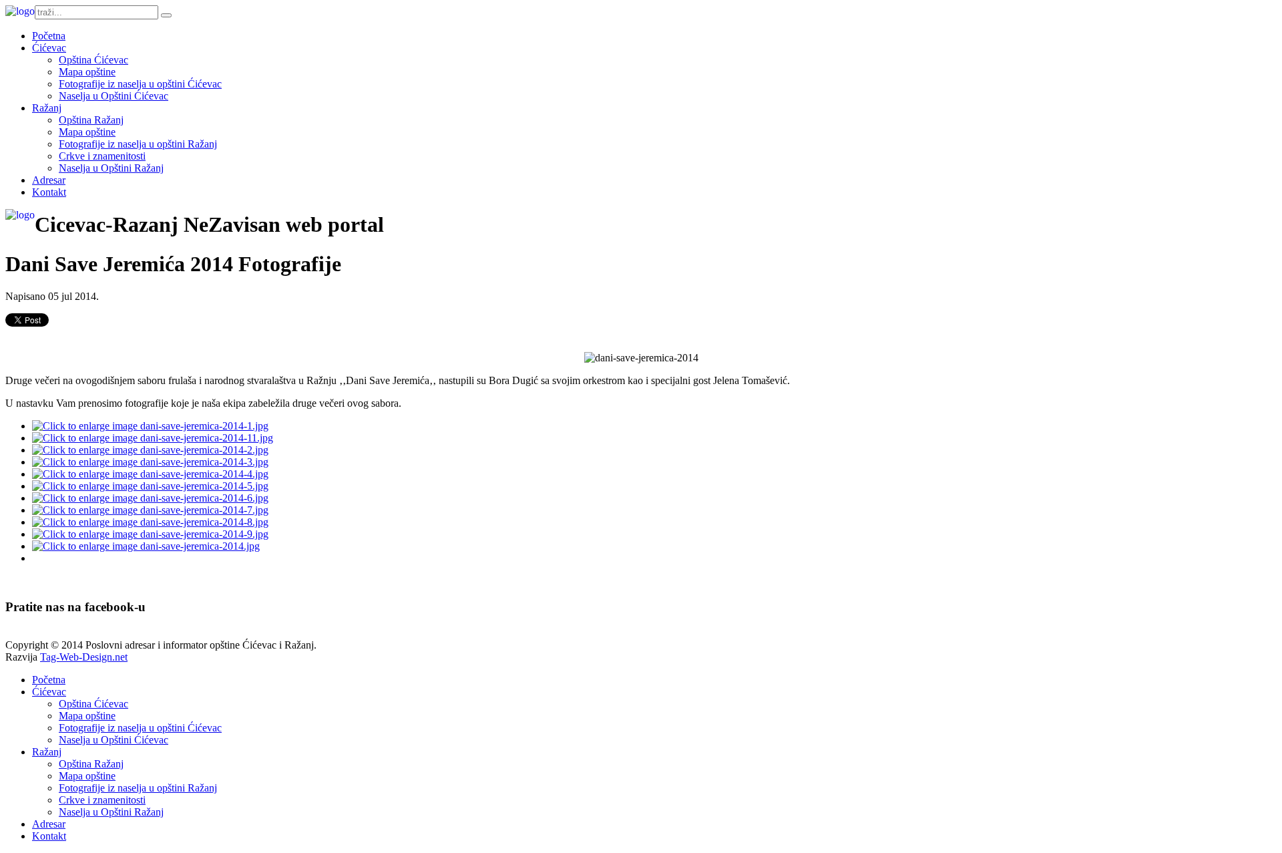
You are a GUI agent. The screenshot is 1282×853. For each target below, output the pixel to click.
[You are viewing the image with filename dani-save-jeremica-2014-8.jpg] (150, 522)
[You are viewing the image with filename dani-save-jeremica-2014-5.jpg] (150, 486)
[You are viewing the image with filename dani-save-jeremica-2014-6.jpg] (150, 498)
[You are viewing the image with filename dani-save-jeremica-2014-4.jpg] (150, 474)
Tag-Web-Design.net (84, 657)
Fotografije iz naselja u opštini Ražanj (138, 144)
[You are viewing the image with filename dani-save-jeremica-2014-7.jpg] (150, 510)
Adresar (48, 180)
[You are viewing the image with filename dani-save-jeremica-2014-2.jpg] (150, 450)
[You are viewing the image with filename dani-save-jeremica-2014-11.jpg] (152, 438)
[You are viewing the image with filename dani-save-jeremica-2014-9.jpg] (150, 534)
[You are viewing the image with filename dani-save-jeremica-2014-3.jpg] (150, 462)
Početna (48, 35)
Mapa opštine (87, 71)
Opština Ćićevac (93, 59)
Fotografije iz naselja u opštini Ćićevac (140, 84)
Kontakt (49, 192)
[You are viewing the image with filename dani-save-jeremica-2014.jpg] (146, 546)
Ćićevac (49, 47)
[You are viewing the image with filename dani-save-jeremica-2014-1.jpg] (150, 426)
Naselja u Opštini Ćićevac (113, 96)
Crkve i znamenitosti (102, 156)
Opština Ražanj (91, 120)
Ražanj (46, 108)
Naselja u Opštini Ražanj (111, 168)
